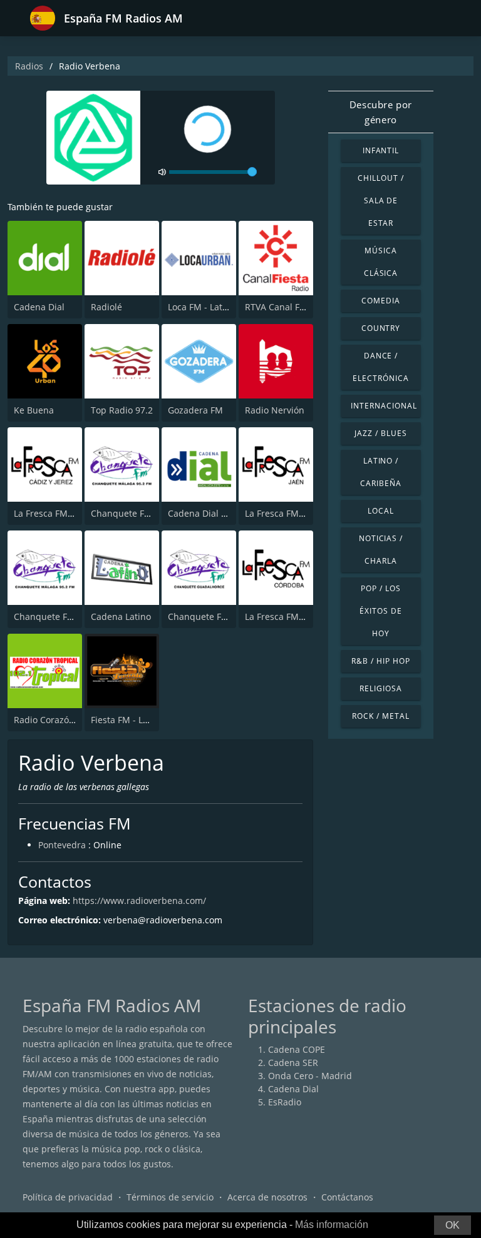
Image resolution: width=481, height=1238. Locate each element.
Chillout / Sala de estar (381, 200)
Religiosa (380, 688)
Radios (29, 66)
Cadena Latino (121, 616)
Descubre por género (380, 112)
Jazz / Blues (380, 433)
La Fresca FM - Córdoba (294, 616)
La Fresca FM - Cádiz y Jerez (71, 513)
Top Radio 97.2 (122, 410)
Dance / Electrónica (381, 366)
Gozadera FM (195, 410)
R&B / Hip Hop (380, 661)
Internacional (383, 405)
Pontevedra (62, 845)
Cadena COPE (296, 1049)
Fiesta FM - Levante (131, 720)
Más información (331, 1224)
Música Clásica (381, 261)
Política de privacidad (68, 1197)
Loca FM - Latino (201, 307)
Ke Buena (34, 410)
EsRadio (284, 1102)
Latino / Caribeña (380, 472)
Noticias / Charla (381, 549)
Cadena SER (293, 1062)
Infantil (381, 150)
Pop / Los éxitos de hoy (380, 611)
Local (381, 510)
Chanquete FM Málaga (138, 513)
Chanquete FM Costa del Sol (73, 616)
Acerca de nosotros (267, 1197)
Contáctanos (347, 1197)
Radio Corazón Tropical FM (70, 720)
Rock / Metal (381, 716)
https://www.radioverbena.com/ (139, 900)
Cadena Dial (39, 307)
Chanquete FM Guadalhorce (227, 616)
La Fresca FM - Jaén (285, 513)
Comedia (380, 300)
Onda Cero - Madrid (310, 1076)
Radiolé (106, 307)
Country (381, 328)
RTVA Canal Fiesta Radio (295, 307)
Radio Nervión (274, 410)
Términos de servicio (170, 1197)
